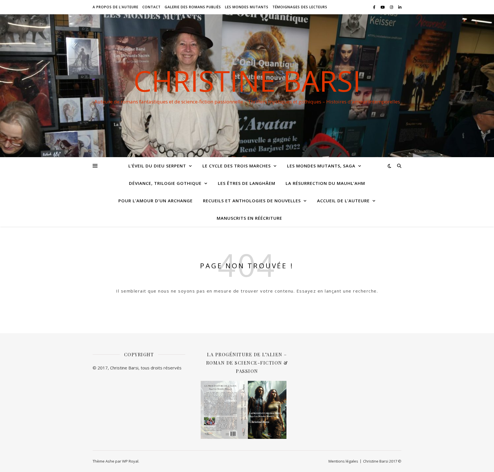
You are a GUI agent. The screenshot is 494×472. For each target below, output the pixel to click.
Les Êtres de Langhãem (246, 183)
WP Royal (130, 461)
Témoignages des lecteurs (299, 7)
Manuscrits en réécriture (249, 218)
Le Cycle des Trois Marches (236, 166)
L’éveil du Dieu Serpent (157, 166)
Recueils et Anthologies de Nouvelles (252, 200)
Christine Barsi (247, 80)
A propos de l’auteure (115, 7)
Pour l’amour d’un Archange (155, 200)
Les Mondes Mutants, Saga (321, 166)
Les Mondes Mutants (246, 7)
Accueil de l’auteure (343, 200)
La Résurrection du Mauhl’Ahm (325, 183)
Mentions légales (343, 461)
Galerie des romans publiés (193, 7)
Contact (151, 7)
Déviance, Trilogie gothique (165, 183)
